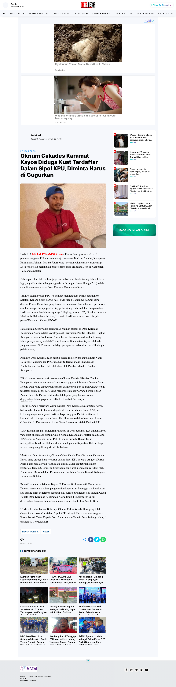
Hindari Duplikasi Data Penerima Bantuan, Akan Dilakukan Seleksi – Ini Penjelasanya (141, 206)
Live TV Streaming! (163, 5)
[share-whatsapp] (103, 539)
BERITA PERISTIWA (39, 13)
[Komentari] (22, 539)
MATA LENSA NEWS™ (28, 680)
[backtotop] (88, 661)
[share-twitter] (97, 539)
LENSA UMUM (165, 13)
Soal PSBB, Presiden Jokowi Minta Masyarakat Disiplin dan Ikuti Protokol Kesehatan (141, 189)
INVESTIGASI (81, 13)
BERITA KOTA (16, 13)
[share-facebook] (91, 539)
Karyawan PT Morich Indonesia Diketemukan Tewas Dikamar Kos (140, 154)
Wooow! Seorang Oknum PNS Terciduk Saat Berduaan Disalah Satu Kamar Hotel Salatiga (141, 137)
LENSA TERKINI (145, 13)
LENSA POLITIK (124, 13)
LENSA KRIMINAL (101, 13)
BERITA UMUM (61, 13)
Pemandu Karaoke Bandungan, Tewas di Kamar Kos (139, 171)
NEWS (46, 531)
